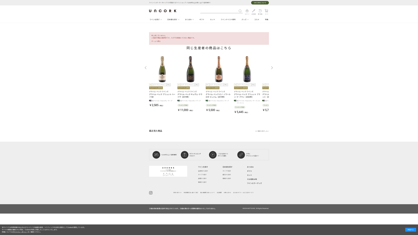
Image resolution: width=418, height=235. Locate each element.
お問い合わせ (227, 193)
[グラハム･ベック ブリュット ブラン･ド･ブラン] (247, 69)
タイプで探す (202, 175)
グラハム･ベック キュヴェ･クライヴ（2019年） (189, 95)
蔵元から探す (227, 175)
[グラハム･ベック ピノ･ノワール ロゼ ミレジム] (219, 69)
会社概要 (219, 193)
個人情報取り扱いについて (207, 193)
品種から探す (202, 178)
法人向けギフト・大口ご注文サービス (243, 193)
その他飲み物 (252, 179)
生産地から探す (203, 171)
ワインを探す (155, 19)
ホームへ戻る (156, 41)
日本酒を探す (172, 19)
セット (212, 19)
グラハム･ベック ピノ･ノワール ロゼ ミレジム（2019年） (218, 95)
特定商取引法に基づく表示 (191, 193)
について (260, 3)
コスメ (256, 19)
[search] (240, 11)
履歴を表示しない (263, 131)
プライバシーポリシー (20, 232)
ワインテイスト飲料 (228, 19)
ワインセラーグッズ (254, 183)
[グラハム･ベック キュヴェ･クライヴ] (190, 69)
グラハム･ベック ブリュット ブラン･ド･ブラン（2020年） (247, 95)
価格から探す (202, 182)
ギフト (201, 19)
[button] (146, 67)
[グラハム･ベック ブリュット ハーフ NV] (162, 69)
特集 (266, 19)
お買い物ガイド (177, 193)
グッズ (244, 19)
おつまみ (188, 19)
